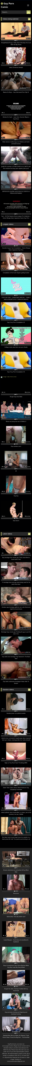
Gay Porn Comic (7, 5)
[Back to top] (26, 1060)
